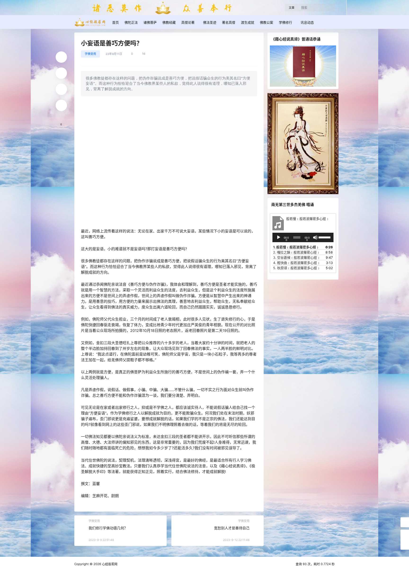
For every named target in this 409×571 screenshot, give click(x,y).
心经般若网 (109, 564)
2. (296, 252)
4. (296, 263)
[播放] (278, 237)
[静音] (315, 237)
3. (296, 257)
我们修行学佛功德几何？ (108, 528)
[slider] (325, 237)
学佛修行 (285, 22)
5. (296, 268)
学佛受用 (90, 54)
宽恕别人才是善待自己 (231, 528)
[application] (302, 237)
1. (296, 247)
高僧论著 (188, 22)
